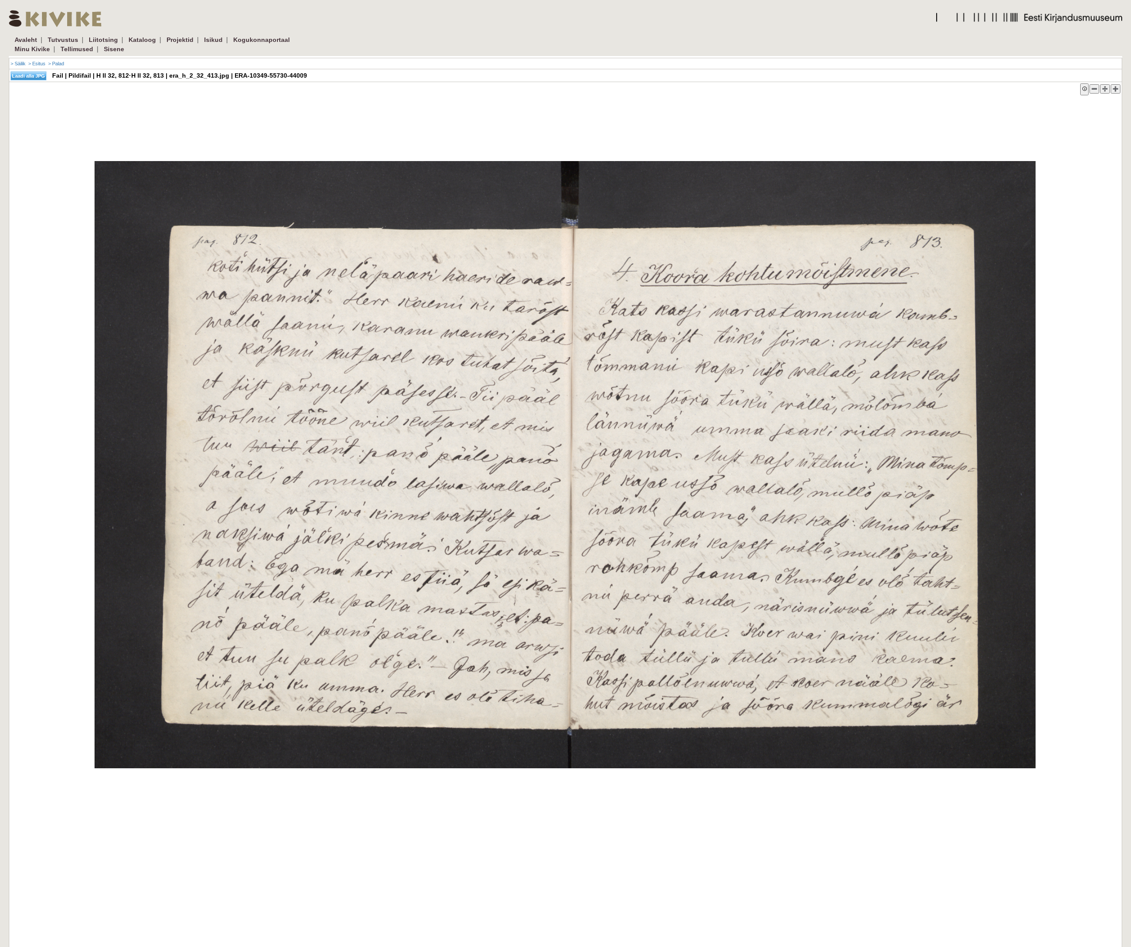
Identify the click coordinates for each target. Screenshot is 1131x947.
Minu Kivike (32, 49)
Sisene (114, 49)
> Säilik (18, 63)
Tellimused (77, 49)
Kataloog (142, 39)
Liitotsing (103, 39)
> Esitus (37, 63)
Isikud (213, 39)
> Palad (56, 63)
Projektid (180, 39)
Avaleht (26, 39)
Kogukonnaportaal (261, 39)
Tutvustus (63, 39)
